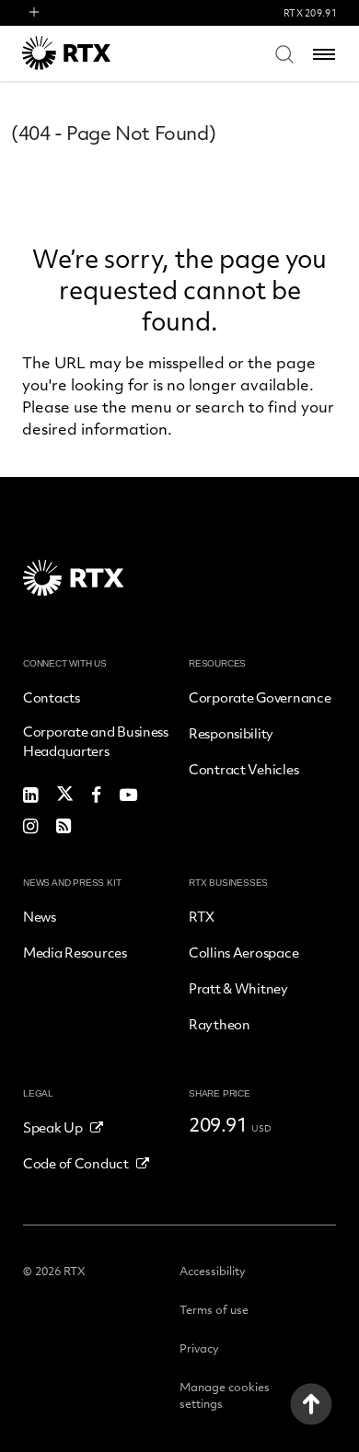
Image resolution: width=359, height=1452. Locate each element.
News (39, 916)
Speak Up (53, 1127)
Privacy (199, 1348)
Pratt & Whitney (238, 988)
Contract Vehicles (243, 769)
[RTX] (91, 53)
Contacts (51, 697)
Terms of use (214, 1309)
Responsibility (231, 733)
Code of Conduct (76, 1163)
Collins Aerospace (243, 952)
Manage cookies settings (225, 1394)
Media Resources (75, 952)
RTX (201, 916)
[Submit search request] (284, 53)
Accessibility (213, 1270)
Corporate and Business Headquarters (95, 741)
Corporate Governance (259, 697)
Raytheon (219, 1024)
